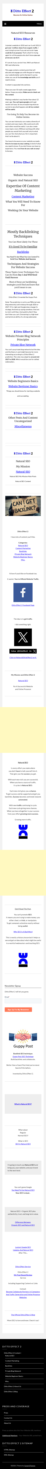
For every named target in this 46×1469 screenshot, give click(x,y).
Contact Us (8, 1418)
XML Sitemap (9, 1455)
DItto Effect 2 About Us (12, 1386)
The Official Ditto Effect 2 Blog (23, 1315)
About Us (7, 1423)
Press (6, 1413)
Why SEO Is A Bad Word (23, 932)
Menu (39, 24)
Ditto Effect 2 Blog (11, 1392)
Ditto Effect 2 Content (12, 1353)
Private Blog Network (23, 344)
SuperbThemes (29, 1466)
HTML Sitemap (9, 1450)
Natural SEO (23, 471)
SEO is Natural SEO (23, 1144)
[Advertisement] (23, 730)
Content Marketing (23, 196)
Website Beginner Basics (23, 386)
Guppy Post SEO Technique (23, 1056)
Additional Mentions (9, 1436)
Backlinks (23, 251)
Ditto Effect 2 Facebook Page (23, 605)
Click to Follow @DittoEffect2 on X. (23, 657)
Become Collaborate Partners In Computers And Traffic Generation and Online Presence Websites (23, 1294)
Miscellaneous (23, 426)
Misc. (23, 560)
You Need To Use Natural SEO (23, 1190)
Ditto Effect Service (23, 1267)
